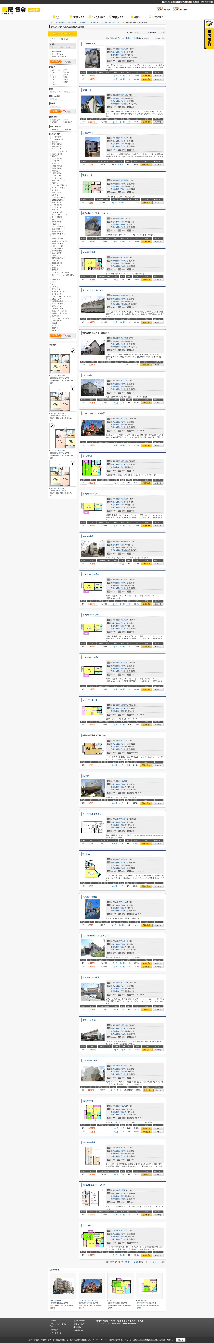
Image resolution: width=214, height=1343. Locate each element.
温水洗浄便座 (57, 253)
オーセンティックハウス (92, 290)
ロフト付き (57, 205)
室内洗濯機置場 (58, 200)
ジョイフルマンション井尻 (93, 413)
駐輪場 (55, 224)
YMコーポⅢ (87, 375)
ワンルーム (56, 70)
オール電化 (57, 217)
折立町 (126, 781)
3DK (53, 80)
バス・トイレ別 (58, 246)
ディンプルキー (58, 304)
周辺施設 (77, 1327)
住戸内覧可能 (57, 316)
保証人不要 (57, 154)
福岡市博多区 (120, 295)
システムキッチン (59, 241)
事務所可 (56, 156)
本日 (66, 120)
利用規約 (54, 1330)
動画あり (68, 129)
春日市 (118, 218)
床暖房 (55, 268)
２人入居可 (57, 159)
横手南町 (127, 180)
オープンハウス (58, 180)
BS (54, 284)
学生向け (56, 190)
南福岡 (122, 189)
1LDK (67, 72)
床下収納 (56, 270)
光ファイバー (57, 289)
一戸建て (55, 41)
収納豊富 (56, 279)
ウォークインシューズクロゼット (63, 276)
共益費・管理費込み (59, 56)
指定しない (56, 120)
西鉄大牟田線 (115, 52)
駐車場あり (57, 321)
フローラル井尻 (88, 44)
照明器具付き (57, 222)
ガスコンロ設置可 (59, 185)
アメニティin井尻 (89, 897)
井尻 (125, 49)
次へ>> (157, 38)
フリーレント (57, 176)
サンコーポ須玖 (56, 1301)
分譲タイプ (57, 166)
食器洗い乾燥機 (58, 239)
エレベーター (57, 219)
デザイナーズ (57, 149)
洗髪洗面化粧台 (58, 258)
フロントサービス (59, 311)
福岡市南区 (120, 49)
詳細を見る (146, 75)
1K (66, 70)
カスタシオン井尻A (90, 574)
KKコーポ (86, 90)
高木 (125, 1148)
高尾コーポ (87, 175)
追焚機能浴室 (57, 248)
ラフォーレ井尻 (88, 1020)
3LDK (67, 80)
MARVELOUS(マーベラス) (93, 1185)
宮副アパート (88, 1101)
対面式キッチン (58, 243)
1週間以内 (68, 122)
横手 (125, 705)
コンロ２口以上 (58, 236)
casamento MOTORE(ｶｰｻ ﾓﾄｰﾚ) (95, 936)
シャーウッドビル (89, 700)
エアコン (56, 265)
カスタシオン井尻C (90, 657)
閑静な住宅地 (57, 146)
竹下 (122, 991)
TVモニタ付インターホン (62, 296)
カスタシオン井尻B (90, 615)
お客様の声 (78, 1330)
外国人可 (56, 183)
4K (53, 82)
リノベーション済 (59, 151)
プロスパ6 (86, 1225)
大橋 (123, 146)
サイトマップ (56, 1333)
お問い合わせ (79, 1321)
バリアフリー (57, 161)
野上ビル (86, 854)
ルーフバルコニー (59, 214)
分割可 (55, 163)
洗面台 (55, 256)
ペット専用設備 (58, 139)
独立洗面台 (57, 263)
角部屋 (55, 330)
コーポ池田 (87, 456)
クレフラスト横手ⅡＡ (91, 814)
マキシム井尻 (88, 536)
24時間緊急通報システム (62, 301)
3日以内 (54, 122)
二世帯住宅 (57, 173)
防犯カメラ (57, 306)
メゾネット (57, 207)
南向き (55, 328)
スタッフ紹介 (79, 1324)
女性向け (56, 195)
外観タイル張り (58, 234)
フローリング (57, 202)
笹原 (122, 55)
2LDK (54, 77)
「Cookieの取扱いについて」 (148, 1340)
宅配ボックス (57, 299)
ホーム (53, 1321)
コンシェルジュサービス (61, 318)
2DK (66, 75)
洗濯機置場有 (57, 231)
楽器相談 (56, 142)
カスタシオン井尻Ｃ (90, 494)
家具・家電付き (58, 229)
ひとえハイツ (88, 133)
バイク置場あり (58, 226)
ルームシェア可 (58, 188)
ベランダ (56, 209)
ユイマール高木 (88, 1142)
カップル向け (57, 193)
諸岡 (127, 295)
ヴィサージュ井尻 (89, 1060)
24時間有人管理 (58, 308)
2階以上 (55, 323)
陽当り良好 (57, 144)
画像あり (55, 129)
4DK (66, 82)
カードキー (57, 178)
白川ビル (86, 776)
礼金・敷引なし (57, 54)
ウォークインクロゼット (61, 273)
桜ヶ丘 (122, 218)
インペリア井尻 (88, 252)
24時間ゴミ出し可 (59, 313)
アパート (55, 39)
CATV (55, 287)
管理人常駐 (57, 168)
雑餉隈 (124, 57)
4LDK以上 (55, 84)
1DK (53, 72)
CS (54, 282)
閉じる (180, 1340)
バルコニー (57, 212)
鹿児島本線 (115, 55)
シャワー (56, 260)
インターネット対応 (60, 291)
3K (66, 77)
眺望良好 (56, 171)
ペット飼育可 (57, 137)
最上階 (55, 325)
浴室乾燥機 (57, 251)
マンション (65, 39)
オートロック (57, 294)
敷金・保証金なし (58, 51)
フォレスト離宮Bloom (58, 376)
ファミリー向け (58, 197)
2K (53, 75)
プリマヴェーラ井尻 (90, 977)
